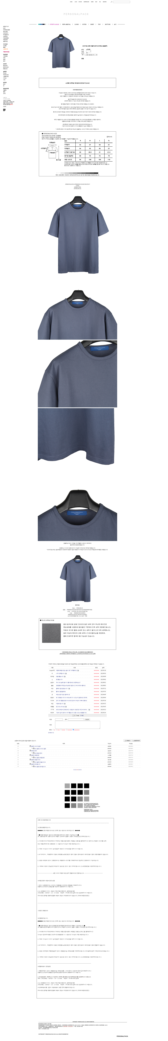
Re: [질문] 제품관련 (40, 757)
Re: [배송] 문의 (38, 753)
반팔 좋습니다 (59, 676)
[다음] (82, 715)
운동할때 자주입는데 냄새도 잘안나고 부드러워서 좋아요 (71, 685)
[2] (76, 769)
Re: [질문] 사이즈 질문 (40, 748)
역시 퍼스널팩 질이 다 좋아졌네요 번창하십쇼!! (68, 682)
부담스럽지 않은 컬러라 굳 (63, 694)
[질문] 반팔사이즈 (35, 759)
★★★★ (70, 730)
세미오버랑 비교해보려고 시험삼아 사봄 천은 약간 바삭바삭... (72, 709)
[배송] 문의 (34, 750)
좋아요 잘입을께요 (61, 691)
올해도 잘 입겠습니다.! (62, 688)
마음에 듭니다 (59, 703)
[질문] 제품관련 (35, 755)
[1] (74, 769)
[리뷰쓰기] (51, 732)
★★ (59, 730)
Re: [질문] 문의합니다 (40, 766)
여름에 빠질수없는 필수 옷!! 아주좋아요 (66, 670)
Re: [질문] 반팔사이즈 (40, 762)
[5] (80, 769)
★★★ (63, 730)
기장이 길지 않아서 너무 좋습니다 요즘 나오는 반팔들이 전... (71, 712)
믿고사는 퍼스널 (60, 706)
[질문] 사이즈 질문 (36, 746)
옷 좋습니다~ (59, 679)
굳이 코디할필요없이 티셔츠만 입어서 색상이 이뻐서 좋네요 (71, 700)
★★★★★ (77, 730)
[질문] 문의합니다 (35, 764)
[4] (79, 769)
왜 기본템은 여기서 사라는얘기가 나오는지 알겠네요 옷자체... (72, 697)
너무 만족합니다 (60, 673)
